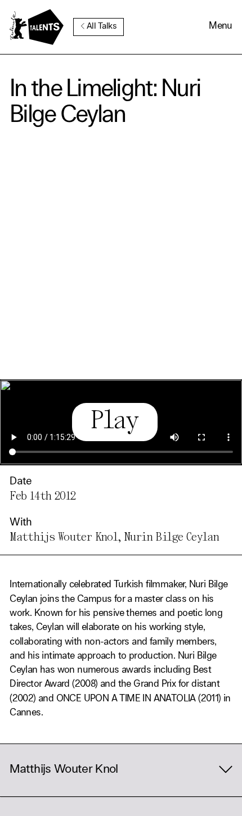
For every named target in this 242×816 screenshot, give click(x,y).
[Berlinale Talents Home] (37, 27)
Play (114, 421)
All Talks (102, 26)
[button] (220, 27)
